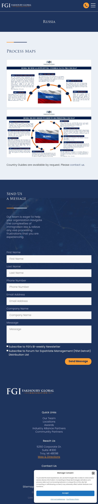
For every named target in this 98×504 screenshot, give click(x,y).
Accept (65, 493)
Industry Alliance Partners (49, 428)
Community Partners (49, 432)
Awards (49, 425)
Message (12, 322)
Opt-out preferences (58, 499)
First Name (14, 252)
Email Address (16, 294)
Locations (49, 421)
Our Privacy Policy (72, 499)
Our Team (49, 418)
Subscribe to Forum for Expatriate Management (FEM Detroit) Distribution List (50, 353)
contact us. (77, 165)
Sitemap (28, 487)
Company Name (17, 308)
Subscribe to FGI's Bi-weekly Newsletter (34, 346)
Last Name (14, 266)
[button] (93, 473)
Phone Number (16, 280)
